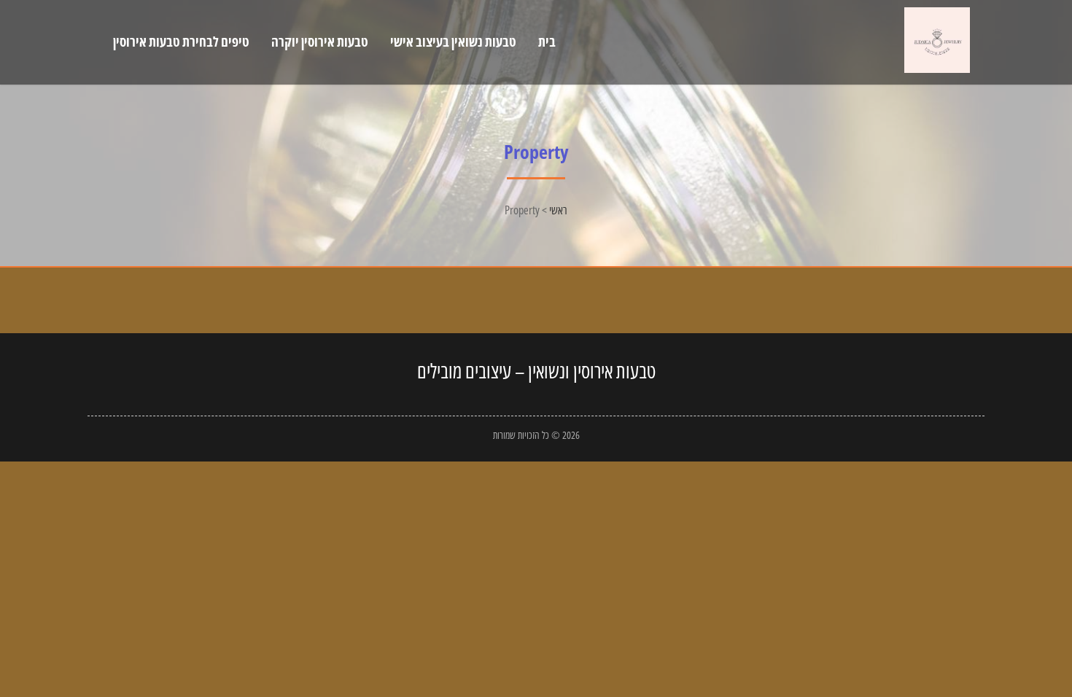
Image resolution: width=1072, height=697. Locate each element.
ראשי (558, 210)
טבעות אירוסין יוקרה (319, 41)
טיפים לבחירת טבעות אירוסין (181, 41)
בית (547, 41)
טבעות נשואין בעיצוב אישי (453, 41)
